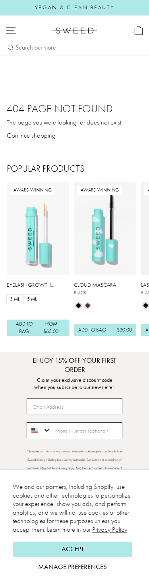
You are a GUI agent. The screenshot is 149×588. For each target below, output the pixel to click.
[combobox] (39, 430)
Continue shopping (31, 135)
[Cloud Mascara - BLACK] (78, 305)
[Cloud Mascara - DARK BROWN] (88, 305)
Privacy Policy (109, 529)
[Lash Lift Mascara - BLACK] (146, 305)
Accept (73, 549)
